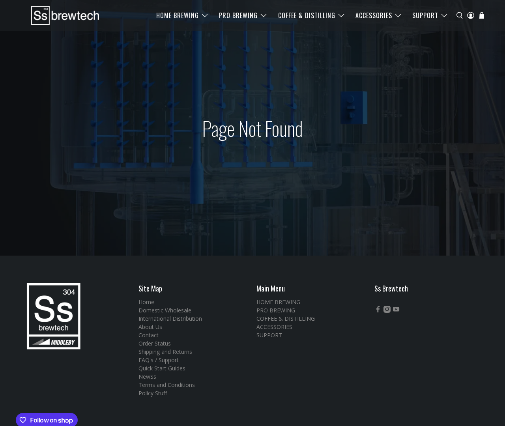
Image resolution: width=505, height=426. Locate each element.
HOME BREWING (177, 15)
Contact (148, 335)
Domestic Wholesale (164, 310)
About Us (150, 327)
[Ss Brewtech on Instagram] (387, 310)
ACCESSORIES (373, 15)
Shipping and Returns (165, 351)
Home (146, 302)
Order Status (154, 343)
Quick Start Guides (161, 368)
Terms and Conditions (166, 385)
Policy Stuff (152, 393)
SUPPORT (425, 15)
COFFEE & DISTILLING (306, 15)
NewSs (147, 376)
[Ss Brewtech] (61, 15)
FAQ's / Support (158, 360)
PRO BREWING (238, 15)
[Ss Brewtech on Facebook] (378, 310)
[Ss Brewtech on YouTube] (396, 310)
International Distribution (170, 318)
